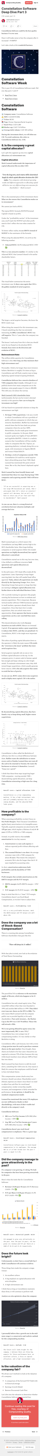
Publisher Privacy (30, 1440)
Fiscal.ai (22, 988)
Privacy (15, 1442)
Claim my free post (20, 1417)
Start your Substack (15, 1447)
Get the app (29, 1447)
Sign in (36, 3)
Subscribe (29, 3)
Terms (20, 1442)
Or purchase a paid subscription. (20, 1422)
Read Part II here (11, 98)
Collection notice (29, 1442)
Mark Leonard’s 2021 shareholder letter (16, 395)
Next (33, 1432)
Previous (7, 1432)
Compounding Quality (13, 19)
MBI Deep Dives (22, 537)
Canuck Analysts (22, 315)
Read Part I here (11, 95)
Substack (10, 1452)
